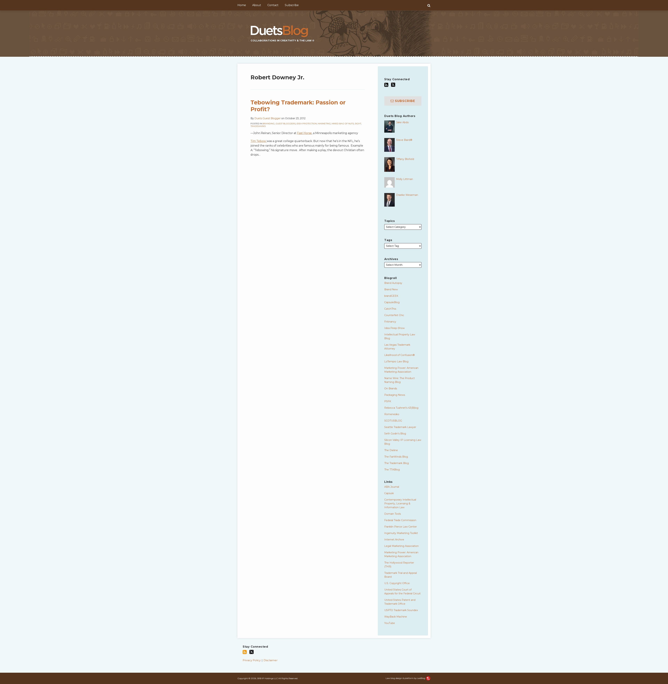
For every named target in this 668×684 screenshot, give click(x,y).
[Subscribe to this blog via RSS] (386, 84)
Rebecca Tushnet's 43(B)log (401, 407)
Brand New (391, 289)
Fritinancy (390, 321)
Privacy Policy (252, 660)
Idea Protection (307, 123)
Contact (273, 5)
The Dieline (391, 450)
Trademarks (258, 126)
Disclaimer (270, 660)
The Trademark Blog (396, 463)
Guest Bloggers (286, 123)
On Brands (390, 388)
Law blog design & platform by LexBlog (406, 678)
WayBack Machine (395, 616)
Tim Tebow (258, 141)
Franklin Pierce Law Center (400, 526)
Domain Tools (392, 513)
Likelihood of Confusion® (399, 355)
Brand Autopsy (393, 283)
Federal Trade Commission (400, 520)
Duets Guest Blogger (268, 118)
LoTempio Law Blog (396, 361)
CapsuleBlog (392, 302)
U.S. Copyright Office (397, 583)
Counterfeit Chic (394, 315)
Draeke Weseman (407, 194)
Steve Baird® (404, 139)
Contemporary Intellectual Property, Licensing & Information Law (400, 503)
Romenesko (391, 414)
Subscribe (292, 5)
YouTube (389, 623)
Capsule (389, 493)
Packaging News (394, 394)
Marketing (324, 123)
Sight (358, 123)
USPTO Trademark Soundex (401, 610)
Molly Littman (404, 179)
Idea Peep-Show (394, 328)
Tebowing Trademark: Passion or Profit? (297, 105)
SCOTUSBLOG (393, 420)
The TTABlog (392, 469)
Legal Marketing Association (401, 546)
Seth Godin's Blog (395, 433)
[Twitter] (393, 84)
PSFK (387, 401)
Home (241, 5)
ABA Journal (391, 486)
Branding (269, 123)
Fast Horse (304, 133)
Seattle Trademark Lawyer (400, 427)
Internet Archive (394, 539)
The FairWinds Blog (396, 456)
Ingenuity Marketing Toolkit (401, 533)
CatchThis (390, 308)
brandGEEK (391, 295)
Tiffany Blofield (405, 159)
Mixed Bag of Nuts (343, 123)
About (256, 5)
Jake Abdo (402, 122)
